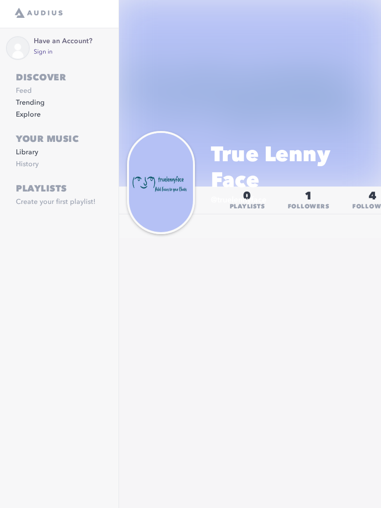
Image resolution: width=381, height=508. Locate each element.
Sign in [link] (43, 52)
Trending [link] (30, 102)
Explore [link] (28, 114)
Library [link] (27, 152)
